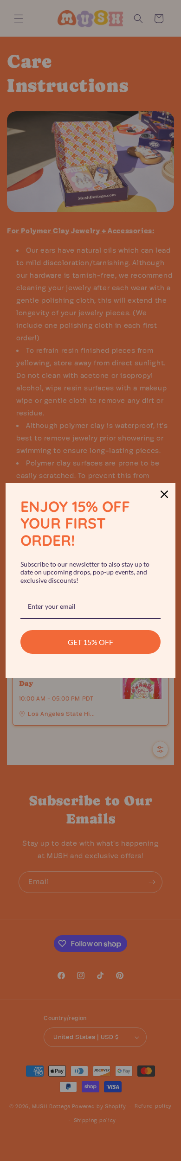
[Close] (164, 494)
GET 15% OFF (90, 642)
